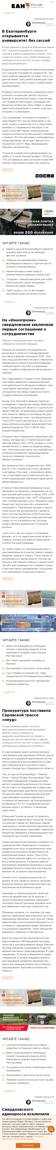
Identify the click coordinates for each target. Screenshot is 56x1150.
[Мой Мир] (48, 175)
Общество (7, 170)
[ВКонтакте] (37, 175)
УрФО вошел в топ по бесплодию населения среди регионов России (26, 292)
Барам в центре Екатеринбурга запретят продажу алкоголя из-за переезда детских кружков (29, 252)
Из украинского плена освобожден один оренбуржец (29, 1069)
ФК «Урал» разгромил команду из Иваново (25, 662)
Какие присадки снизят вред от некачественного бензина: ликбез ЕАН (28, 273)
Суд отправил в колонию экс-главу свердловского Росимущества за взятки (29, 674)
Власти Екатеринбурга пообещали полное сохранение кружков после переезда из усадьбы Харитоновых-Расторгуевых (26, 651)
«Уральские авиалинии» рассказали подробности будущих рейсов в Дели (27, 1046)
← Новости (8, 13)
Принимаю (28, 1145)
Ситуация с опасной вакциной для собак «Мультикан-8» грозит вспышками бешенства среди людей (29, 282)
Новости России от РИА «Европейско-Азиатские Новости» (21, 6)
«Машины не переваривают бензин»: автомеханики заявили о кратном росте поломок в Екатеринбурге (28, 263)
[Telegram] (44, 175)
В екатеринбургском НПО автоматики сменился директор (28, 682)
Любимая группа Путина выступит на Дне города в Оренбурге (29, 1081)
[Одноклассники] (41, 175)
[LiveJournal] (52, 175)
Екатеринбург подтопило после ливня (28, 668)
